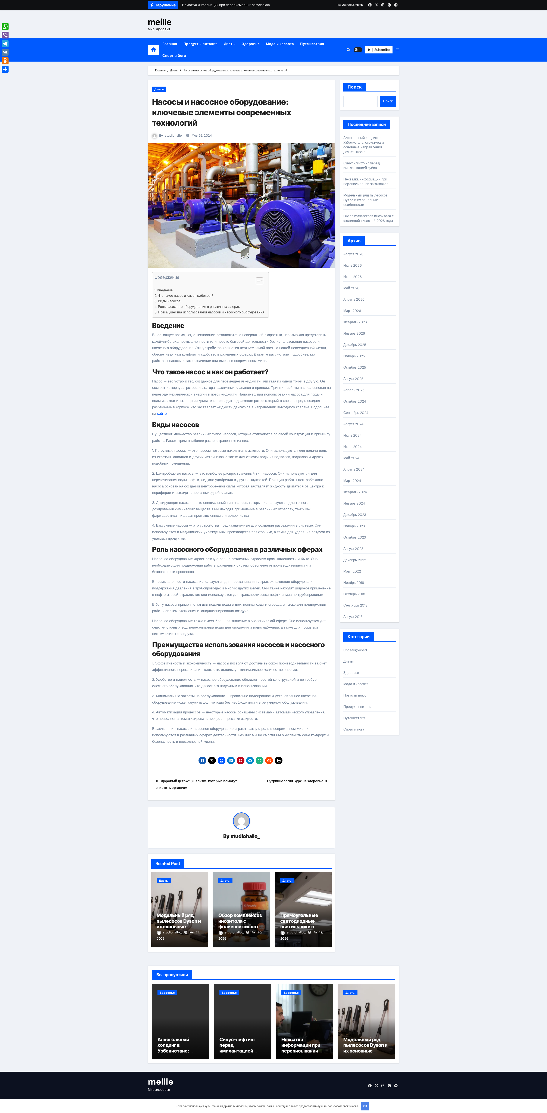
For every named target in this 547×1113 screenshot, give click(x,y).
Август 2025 (353, 378)
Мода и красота (280, 44)
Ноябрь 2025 (354, 356)
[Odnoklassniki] (5, 60)
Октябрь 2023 (354, 537)
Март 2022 (352, 571)
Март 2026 (352, 311)
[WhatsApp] (5, 26)
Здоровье (251, 44)
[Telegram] (5, 43)
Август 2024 (353, 424)
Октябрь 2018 (354, 594)
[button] (397, 50)
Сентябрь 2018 (355, 605)
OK (365, 1106)
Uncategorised (355, 650)
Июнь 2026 (352, 277)
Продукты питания (201, 44)
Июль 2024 (352, 435)
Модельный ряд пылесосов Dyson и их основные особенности (179, 923)
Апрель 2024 (354, 469)
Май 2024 (351, 458)
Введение (165, 290)
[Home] (153, 50)
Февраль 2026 (355, 322)
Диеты (230, 44)
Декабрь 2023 (354, 514)
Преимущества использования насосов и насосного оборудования (211, 312)
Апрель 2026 (354, 299)
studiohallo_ (174, 135)
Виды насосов (169, 301)
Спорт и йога (174, 55)
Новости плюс (354, 695)
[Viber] (5, 35)
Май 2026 (351, 288)
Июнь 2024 (352, 446)
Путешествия (312, 44)
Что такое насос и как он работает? (185, 295)
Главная (169, 44)
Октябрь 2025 (354, 367)
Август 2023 (353, 548)
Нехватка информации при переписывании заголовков (365, 181)
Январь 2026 (354, 333)
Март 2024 (352, 480)
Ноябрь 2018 (353, 582)
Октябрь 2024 (354, 401)
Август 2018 (353, 616)
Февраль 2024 (355, 492)
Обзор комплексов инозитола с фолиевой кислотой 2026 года (241, 923)
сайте (162, 413)
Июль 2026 (352, 265)
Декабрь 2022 (354, 560)
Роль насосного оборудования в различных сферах (199, 306)
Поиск (355, 87)
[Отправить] (5, 69)
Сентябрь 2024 (356, 412)
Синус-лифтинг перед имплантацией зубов (361, 165)
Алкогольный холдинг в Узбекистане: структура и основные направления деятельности (363, 145)
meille (160, 22)
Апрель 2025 (354, 390)
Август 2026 (353, 254)
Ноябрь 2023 (354, 526)
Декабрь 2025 (354, 344)
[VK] (5, 52)
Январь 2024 (354, 503)
